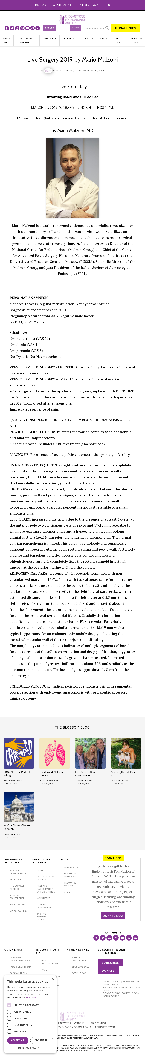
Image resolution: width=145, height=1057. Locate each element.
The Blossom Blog (72, 727)
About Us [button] (120, 40)
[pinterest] (32, 28)
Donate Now (125, 28)
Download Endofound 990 (20, 959)
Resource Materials (70, 884)
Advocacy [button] (87, 38)
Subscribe (110, 962)
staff (67, 892)
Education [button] (49, 38)
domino (99, 1050)
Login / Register (94, 28)
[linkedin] (37, 28)
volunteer (43, 898)
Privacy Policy (112, 981)
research (15, 879)
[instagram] (22, 28)
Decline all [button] (41, 1040)
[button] (30, 1048)
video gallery (18, 911)
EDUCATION (80, 5)
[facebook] (7, 28)
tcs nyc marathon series (43, 916)
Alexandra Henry (13, 781)
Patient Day (79, 973)
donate (41, 870)
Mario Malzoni (70, 130)
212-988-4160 (98, 1023)
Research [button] (69, 38)
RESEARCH (43, 5)
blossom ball (18, 904)
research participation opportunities (46, 889)
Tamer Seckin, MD (20, 966)
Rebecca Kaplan (120, 781)
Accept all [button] (17, 1040)
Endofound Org (84, 781)
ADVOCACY (61, 5)
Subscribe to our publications (111, 951)
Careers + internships (44, 906)
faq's (44, 969)
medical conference (17, 896)
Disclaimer (111, 984)
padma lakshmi (19, 973)
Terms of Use (131, 981)
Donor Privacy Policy (116, 993)
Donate (108, 970)
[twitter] (12, 28)
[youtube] (17, 28)
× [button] (52, 979)
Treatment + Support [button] (26, 40)
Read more (31, 997)
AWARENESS (101, 5)
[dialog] (30, 1014)
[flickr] (27, 28)
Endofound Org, (63, 70)
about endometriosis (50, 962)
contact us (71, 867)
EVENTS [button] (104, 38)
